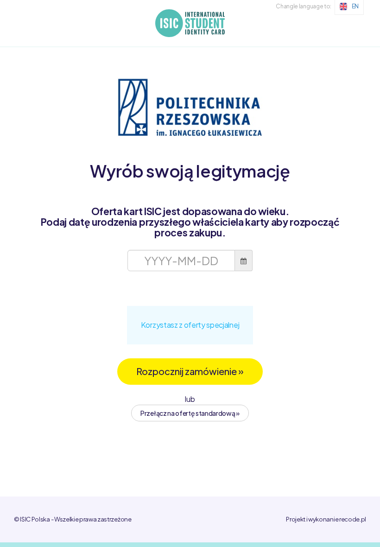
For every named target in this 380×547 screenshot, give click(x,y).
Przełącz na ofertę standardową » (190, 413)
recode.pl (352, 519)
